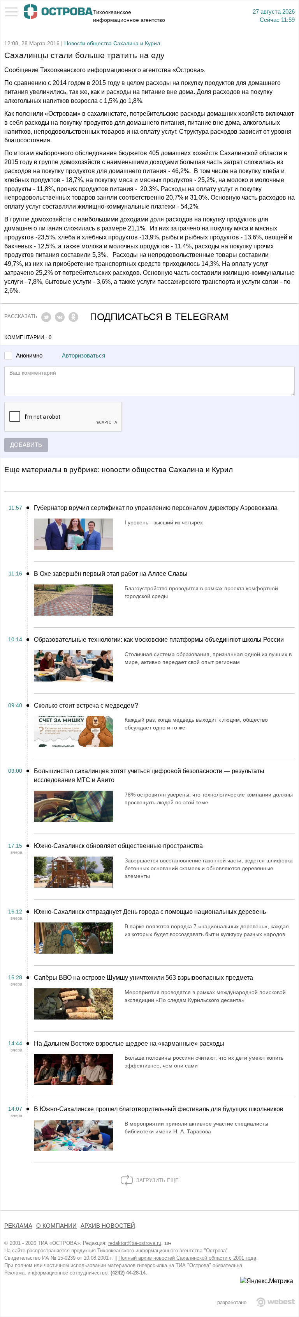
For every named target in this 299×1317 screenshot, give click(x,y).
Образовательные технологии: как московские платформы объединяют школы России (159, 639)
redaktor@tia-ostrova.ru (134, 1243)
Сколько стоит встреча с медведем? (86, 705)
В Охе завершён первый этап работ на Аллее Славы (111, 573)
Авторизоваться (83, 355)
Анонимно (29, 356)
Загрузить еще (157, 1180)
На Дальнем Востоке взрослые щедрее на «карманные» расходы (129, 1043)
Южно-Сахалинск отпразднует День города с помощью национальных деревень (150, 911)
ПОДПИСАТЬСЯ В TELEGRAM (159, 317)
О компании (56, 1226)
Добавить (26, 445)
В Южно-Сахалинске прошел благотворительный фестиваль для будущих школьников (158, 1109)
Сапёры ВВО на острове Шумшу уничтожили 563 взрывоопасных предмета (143, 977)
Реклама (18, 1226)
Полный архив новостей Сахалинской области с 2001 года (187, 1258)
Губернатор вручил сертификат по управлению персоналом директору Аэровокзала (156, 507)
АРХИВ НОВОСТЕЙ (108, 1226)
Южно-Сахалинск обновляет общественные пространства (118, 846)
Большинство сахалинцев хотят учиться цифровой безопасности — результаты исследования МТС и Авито (149, 775)
